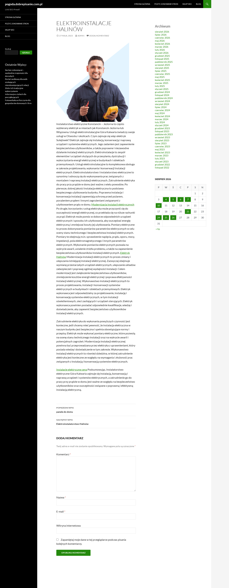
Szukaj (8, 49)
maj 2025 (160, 76)
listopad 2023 (162, 131)
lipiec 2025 (160, 70)
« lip (158, 228)
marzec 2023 (161, 155)
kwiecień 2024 (162, 116)
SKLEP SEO (187, 4)
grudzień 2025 (162, 55)
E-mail (60, 511)
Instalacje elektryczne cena (71, 369)
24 (158, 217)
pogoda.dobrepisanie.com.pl (23, 4)
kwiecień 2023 (162, 152)
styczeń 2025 (161, 89)
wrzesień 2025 (162, 64)
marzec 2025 (161, 83)
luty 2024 (160, 122)
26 (173, 217)
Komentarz (63, 454)
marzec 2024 (161, 119)
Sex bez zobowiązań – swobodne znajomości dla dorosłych (16, 73)
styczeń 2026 (161, 52)
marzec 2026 (161, 46)
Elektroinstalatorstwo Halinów (72, 422)
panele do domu (65, 409)
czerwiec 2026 (162, 37)
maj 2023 (160, 149)
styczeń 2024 (161, 125)
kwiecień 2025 (162, 80)
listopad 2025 (162, 58)
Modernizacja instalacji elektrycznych (112, 204)
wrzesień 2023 (162, 137)
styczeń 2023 (161, 161)
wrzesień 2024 (162, 101)
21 (188, 211)
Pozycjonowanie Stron (166, 4)
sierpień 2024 (162, 104)
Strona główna (142, 4)
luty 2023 (160, 158)
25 (166, 217)
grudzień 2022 (162, 164)
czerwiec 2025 (162, 73)
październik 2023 (164, 134)
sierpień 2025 (162, 67)
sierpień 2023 (162, 140)
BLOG (198, 4)
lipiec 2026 (160, 34)
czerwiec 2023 (162, 146)
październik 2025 (164, 61)
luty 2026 (160, 49)
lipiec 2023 (160, 143)
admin (80, 35)
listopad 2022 (162, 167)
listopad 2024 (162, 95)
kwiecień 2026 (162, 43)
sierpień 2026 (162, 31)
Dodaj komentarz (99, 35)
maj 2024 (160, 113)
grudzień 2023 (162, 128)
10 (158, 205)
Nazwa (61, 497)
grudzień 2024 (162, 92)
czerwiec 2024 (162, 110)
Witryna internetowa (68, 525)
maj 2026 (160, 40)
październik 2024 (164, 98)
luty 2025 (160, 86)
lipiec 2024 (160, 107)
